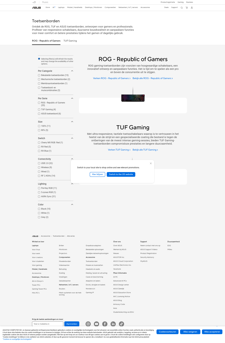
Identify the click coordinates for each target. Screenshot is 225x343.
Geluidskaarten (65, 283)
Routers (62, 291)
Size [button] (40, 122)
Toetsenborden (91, 264)
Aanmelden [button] (71, 326)
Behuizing (63, 271)
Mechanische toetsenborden (51, 78)
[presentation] (39, 59)
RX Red (41, 146)
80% (40, 130)
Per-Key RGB (43, 189)
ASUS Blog (117, 303)
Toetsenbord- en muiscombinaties (53, 87)
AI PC (115, 279)
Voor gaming (37, 267)
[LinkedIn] (113, 326)
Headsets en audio (93, 271)
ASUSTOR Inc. (118, 259)
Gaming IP (90, 295)
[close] (151, 163)
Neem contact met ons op (150, 248)
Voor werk (36, 256)
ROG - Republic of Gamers (50, 102)
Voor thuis (36, 252)
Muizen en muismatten (94, 267)
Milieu (169, 252)
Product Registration (148, 256)
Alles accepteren (212, 331)
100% (40, 125)
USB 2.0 (41, 163)
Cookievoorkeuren (167, 331)
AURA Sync (43, 197)
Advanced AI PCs (120, 283)
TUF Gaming (44, 109)
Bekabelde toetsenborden (49, 74)
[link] (36, 8)
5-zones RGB (44, 193)
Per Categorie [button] (45, 71)
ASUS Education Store (122, 295)
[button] (181, 2)
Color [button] (40, 206)
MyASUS (143, 263)
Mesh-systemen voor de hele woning (70, 296)
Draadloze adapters (93, 248)
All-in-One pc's (37, 283)
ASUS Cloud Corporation (123, 263)
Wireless (42, 168)
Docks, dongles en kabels (95, 287)
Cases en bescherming (94, 279)
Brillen (61, 248)
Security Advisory (147, 259)
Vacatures (117, 271)
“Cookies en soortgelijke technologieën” (17, 339)
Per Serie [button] (42, 98)
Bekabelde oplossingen (95, 252)
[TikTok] (121, 326)
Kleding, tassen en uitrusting (96, 275)
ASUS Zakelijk (118, 291)
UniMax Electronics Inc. (122, 267)
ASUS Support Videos (148, 252)
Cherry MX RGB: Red (47, 142)
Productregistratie (168, 2)
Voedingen (63, 279)
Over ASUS (117, 248)
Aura (115, 310)
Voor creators (37, 260)
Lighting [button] (42, 185)
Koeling (62, 275)
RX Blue (41, 151)
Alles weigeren (190, 331)
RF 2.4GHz (43, 176)
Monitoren (63, 252)
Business (189, 2)
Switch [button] (41, 138)
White (40, 214)
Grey (40, 218)
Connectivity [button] (44, 159)
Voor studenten (38, 264)
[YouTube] (96, 326)
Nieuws (116, 256)
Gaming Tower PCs (39, 291)
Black (40, 210)
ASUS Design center (121, 287)
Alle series (71, 238)
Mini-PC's (35, 295)
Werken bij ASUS (119, 252)
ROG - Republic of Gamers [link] (46, 40)
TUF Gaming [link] (70, 40)
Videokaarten (64, 267)
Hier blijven (97, 174)
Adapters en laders (93, 283)
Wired (40, 172)
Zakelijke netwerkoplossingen (97, 256)
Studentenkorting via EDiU (123, 314)
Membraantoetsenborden (49, 83)
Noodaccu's (90, 291)
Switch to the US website (121, 174)
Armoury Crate (119, 306)
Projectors (63, 256)
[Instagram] (88, 326)
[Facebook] (104, 326)
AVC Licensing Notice (121, 299)
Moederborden (65, 264)
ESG (169, 248)
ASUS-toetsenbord (46, 113)
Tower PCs (36, 287)
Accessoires (36, 275)
